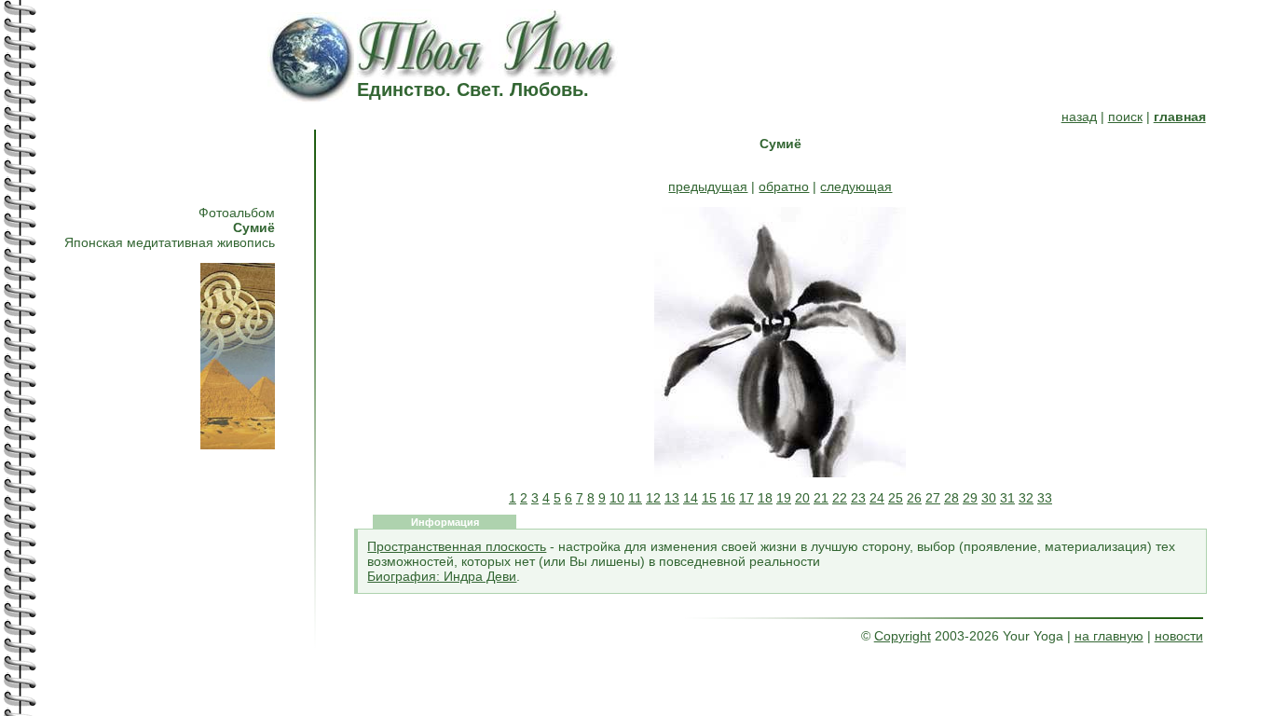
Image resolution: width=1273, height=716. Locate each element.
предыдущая (707, 186)
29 (970, 497)
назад (1079, 116)
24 (876, 497)
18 (765, 497)
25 (895, 497)
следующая (856, 186)
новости (1179, 635)
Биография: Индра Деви (441, 576)
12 (653, 497)
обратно (784, 186)
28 (951, 497)
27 (932, 497)
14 (690, 497)
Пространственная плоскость (456, 546)
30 (988, 497)
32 (1026, 497)
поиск (1125, 116)
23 (858, 497)
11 (635, 497)
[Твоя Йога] (489, 72)
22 (839, 497)
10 (616, 497)
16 (727, 497)
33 (1044, 497)
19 (783, 497)
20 (802, 497)
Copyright (902, 635)
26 (914, 497)
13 (671, 497)
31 (1007, 497)
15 (709, 497)
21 (821, 497)
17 (746, 497)
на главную (1109, 635)
